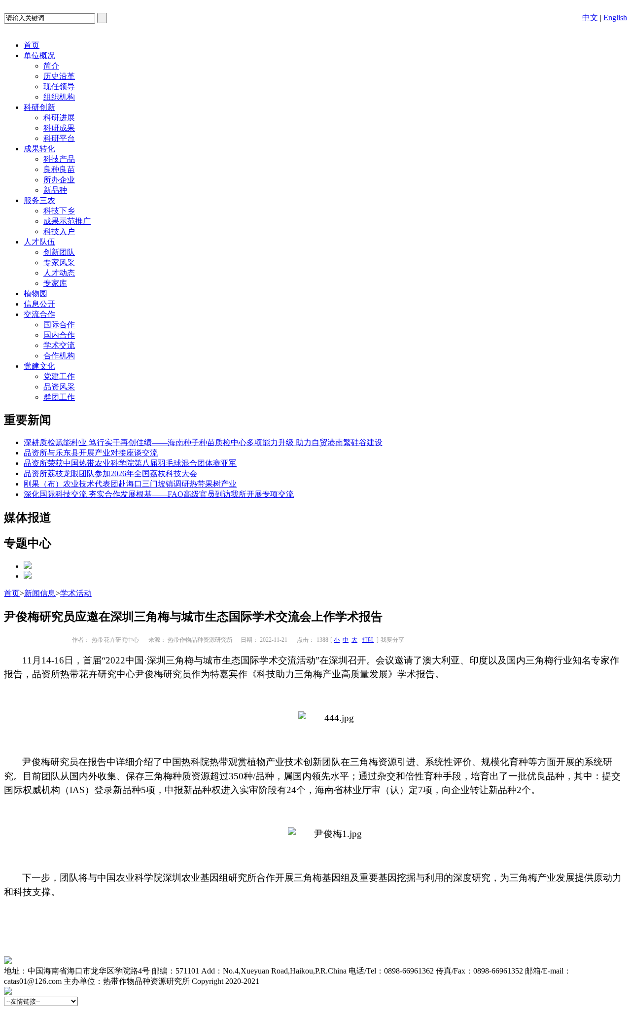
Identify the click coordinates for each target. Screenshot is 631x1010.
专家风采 (59, 262)
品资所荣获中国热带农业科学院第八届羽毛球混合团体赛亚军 (130, 463)
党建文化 (39, 366)
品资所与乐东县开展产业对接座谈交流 (91, 453)
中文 (590, 17)
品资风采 (59, 387)
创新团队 (59, 252)
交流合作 (39, 314)
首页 (31, 45)
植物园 (35, 293)
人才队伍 (39, 242)
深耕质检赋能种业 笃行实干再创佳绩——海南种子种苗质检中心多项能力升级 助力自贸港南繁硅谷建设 (203, 442)
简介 (51, 66)
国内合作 (59, 335)
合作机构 (59, 355)
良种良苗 (59, 169)
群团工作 (59, 397)
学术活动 (76, 593)
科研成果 (59, 128)
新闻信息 (40, 593)
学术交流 (59, 345)
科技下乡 (59, 211)
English (615, 17)
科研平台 (59, 138)
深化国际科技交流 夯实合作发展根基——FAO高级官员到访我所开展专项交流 (159, 494)
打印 (368, 639)
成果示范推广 (67, 221)
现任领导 (59, 86)
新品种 (55, 190)
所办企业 (59, 179)
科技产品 (59, 159)
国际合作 (59, 324)
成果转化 (39, 148)
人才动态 (59, 273)
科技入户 (59, 231)
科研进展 (59, 117)
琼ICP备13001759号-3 (298, 981)
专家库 (55, 283)
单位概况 (39, 55)
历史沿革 (59, 76)
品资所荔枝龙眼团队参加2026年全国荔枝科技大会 (110, 473)
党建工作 (59, 376)
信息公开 (39, 304)
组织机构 (59, 97)
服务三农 (39, 200)
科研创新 (39, 107)
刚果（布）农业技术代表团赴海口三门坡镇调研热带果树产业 (130, 484)
